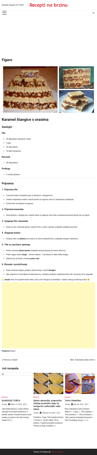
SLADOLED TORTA (11, 400)
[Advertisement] (48, 34)
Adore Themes (57, 452)
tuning (4, 404)
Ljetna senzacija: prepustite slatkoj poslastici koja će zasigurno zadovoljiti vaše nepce (47, 404)
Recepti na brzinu (49, 5)
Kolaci (12, 351)
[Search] (93, 13)
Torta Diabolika (73, 400)
